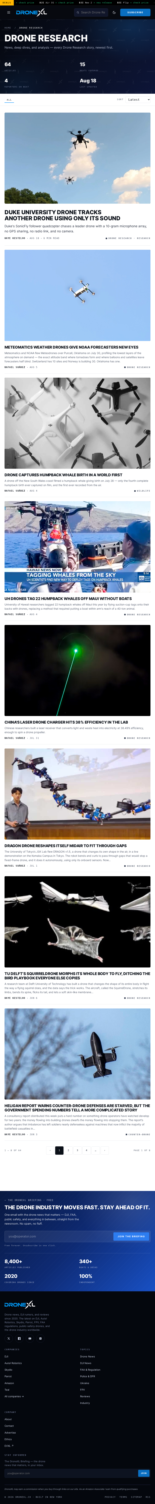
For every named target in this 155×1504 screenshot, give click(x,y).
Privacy (110, 1497)
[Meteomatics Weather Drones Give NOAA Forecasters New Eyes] (77, 295)
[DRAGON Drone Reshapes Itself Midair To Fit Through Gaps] (77, 794)
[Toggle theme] (114, 12)
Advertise (10, 1432)
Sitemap (136, 1497)
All (9, 100)
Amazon (9, 1383)
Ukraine (84, 1383)
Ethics (8, 1439)
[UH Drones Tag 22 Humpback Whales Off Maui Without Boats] (77, 546)
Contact (9, 1425)
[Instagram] (40, 1338)
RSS (148, 1497)
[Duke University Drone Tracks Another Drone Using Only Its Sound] (77, 158)
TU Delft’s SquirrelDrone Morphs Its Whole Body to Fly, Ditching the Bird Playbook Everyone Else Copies (77, 975)
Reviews (85, 1396)
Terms (123, 1497)
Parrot (8, 1376)
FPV (82, 1389)
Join (144, 1473)
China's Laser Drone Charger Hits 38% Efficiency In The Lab (66, 722)
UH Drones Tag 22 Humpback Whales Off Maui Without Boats (68, 598)
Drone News (87, 1356)
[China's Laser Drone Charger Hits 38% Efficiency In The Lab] (77, 670)
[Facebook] (19, 1338)
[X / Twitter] (9, 1338)
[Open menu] (9, 12)
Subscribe (135, 12)
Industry (85, 1402)
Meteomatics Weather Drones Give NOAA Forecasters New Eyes (71, 347)
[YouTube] (30, 1338)
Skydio (8, 1369)
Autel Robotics (13, 1363)
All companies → (14, 1396)
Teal (7, 1389)
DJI (6, 1356)
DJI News (85, 1363)
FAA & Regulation (90, 1369)
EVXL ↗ (9, 1445)
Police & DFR (87, 1376)
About (8, 1419)
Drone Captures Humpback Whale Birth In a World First (63, 475)
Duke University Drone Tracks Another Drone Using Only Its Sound (62, 215)
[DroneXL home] (31, 12)
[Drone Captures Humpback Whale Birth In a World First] (77, 423)
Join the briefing (131, 1236)
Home (8, 28)
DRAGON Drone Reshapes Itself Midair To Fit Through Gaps (66, 846)
